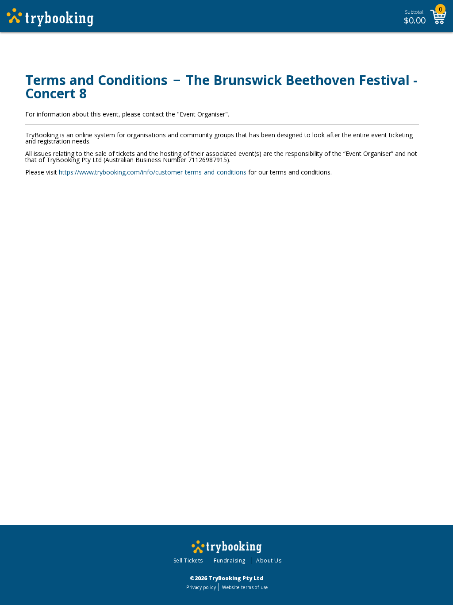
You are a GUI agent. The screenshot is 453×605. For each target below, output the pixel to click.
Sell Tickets (188, 560)
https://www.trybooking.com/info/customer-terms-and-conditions (152, 172)
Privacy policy (201, 587)
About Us (268, 560)
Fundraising (230, 560)
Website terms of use (245, 587)
